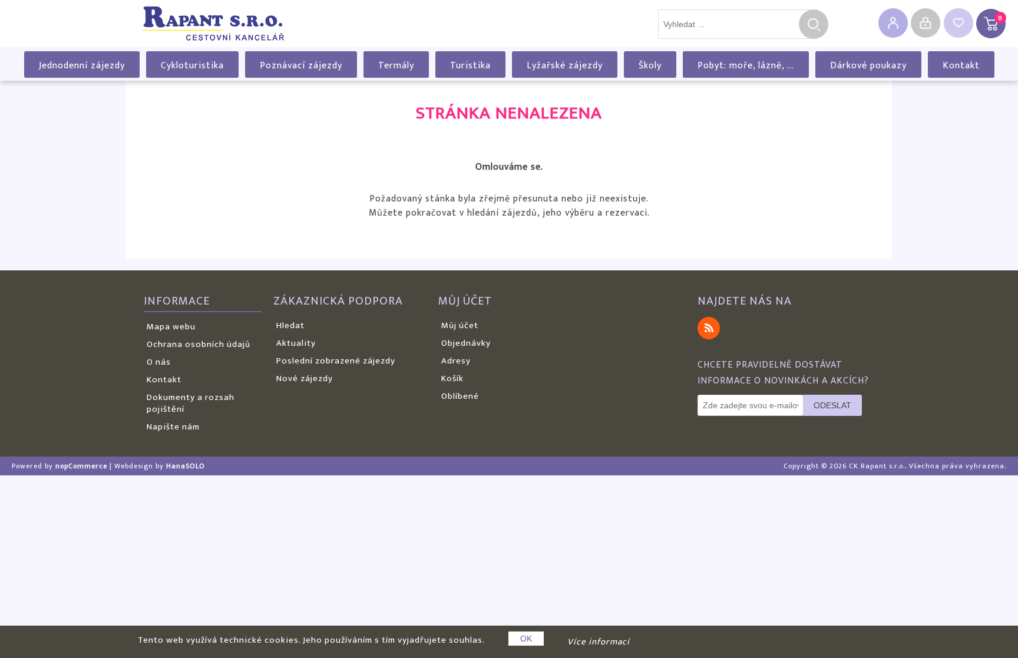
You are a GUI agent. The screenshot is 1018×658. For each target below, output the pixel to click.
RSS (709, 328)
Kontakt (961, 66)
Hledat (813, 24)
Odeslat (832, 405)
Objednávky (466, 343)
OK (526, 638)
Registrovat (893, 23)
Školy (650, 66)
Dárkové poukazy (868, 66)
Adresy (456, 360)
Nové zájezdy (304, 378)
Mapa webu (171, 326)
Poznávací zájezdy (301, 66)
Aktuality (296, 343)
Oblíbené (460, 396)
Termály (396, 66)
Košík (452, 378)
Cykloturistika (192, 66)
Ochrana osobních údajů (198, 344)
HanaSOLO (185, 466)
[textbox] (734, 24)
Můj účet (459, 325)
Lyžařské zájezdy (565, 66)
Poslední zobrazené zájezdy (335, 360)
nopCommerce (81, 466)
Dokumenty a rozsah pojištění (190, 403)
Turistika (470, 66)
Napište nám (173, 426)
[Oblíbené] (958, 23)
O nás (159, 362)
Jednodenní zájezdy (82, 66)
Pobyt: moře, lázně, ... (746, 66)
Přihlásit (925, 23)
